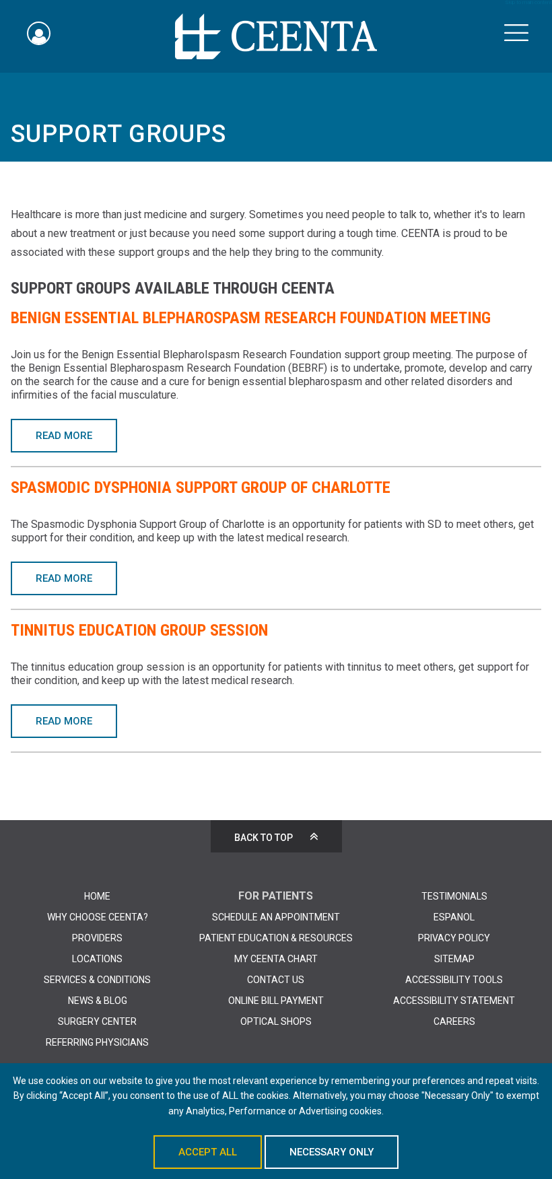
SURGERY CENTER (97, 1021)
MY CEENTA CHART (276, 958)
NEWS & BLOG (97, 1000)
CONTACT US (275, 979)
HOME (97, 896)
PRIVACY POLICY (454, 938)
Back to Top (263, 837)
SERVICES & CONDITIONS (97, 979)
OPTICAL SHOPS (276, 1021)
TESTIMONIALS (454, 896)
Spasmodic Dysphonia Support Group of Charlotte (200, 487)
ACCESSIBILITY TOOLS (454, 979)
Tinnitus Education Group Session (139, 630)
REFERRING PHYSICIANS (97, 1042)
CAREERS (454, 1021)
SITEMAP (454, 958)
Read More (64, 436)
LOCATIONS (97, 958)
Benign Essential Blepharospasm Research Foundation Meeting (251, 317)
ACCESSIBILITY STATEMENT (454, 1000)
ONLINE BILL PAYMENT (276, 1000)
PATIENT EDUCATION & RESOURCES (276, 938)
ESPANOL (454, 917)
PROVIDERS (97, 938)
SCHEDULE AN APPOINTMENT (276, 917)
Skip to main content (528, 2)
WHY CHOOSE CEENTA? (97, 917)
